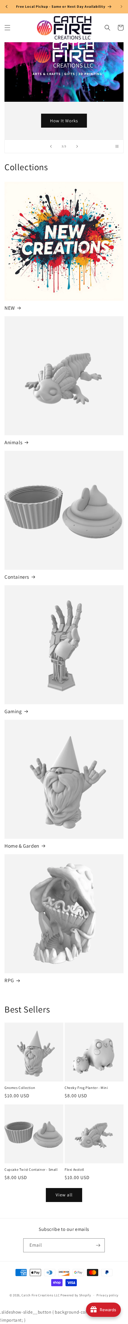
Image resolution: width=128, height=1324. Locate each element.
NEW (9, 308)
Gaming (13, 711)
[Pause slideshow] (117, 146)
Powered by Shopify (75, 1295)
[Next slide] (77, 146)
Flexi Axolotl (74, 1169)
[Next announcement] (121, 6)
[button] (7, 27)
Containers (16, 577)
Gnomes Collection (19, 1087)
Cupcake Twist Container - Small (31, 1169)
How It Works (64, 120)
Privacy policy (107, 1295)
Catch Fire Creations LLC (40, 1295)
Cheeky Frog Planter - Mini (86, 1087)
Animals (13, 442)
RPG (9, 980)
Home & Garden (21, 846)
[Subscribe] (97, 1245)
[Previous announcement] (6, 6)
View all (64, 1195)
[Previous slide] (50, 146)
